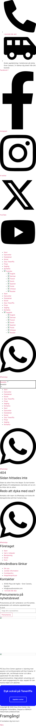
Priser (6, 264)
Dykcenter (7, 255)
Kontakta (7, 269)
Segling (6, 266)
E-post (2, 607)
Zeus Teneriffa (9, 262)
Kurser (6, 259)
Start (5, 252)
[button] (18, 384)
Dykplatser (8, 257)
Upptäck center (18, 699)
